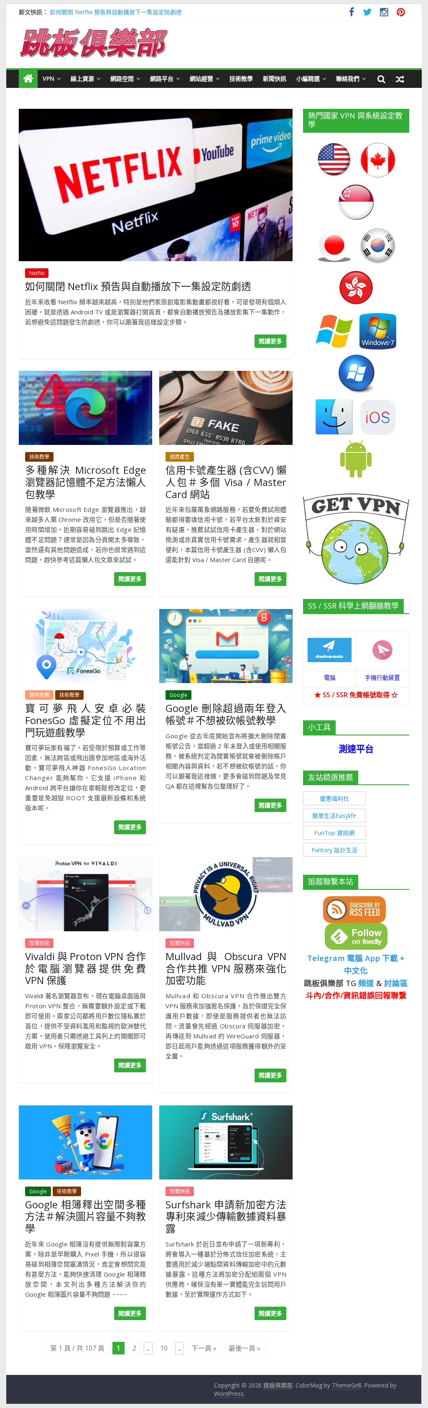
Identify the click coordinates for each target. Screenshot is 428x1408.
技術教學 (241, 78)
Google (178, 695)
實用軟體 (39, 695)
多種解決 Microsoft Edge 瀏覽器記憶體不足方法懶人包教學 (85, 482)
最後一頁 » (244, 1348)
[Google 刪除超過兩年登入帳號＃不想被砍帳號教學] (226, 614)
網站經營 (201, 78)
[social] (352, 13)
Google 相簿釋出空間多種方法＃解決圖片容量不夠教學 (85, 1216)
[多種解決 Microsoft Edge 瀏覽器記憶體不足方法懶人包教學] (85, 375)
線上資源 (82, 78)
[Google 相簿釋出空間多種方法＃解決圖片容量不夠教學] (85, 1110)
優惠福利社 (334, 798)
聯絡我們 (347, 78)
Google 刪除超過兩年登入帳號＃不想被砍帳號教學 (226, 714)
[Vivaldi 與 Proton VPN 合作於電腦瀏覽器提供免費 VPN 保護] (85, 862)
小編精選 (308, 78)
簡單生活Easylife (334, 816)
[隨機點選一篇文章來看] (400, 78)
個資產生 (180, 456)
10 (164, 1348)
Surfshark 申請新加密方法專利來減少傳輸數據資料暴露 (226, 1216)
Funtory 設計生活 (334, 850)
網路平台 (161, 78)
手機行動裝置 (382, 677)
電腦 (330, 677)
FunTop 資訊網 (334, 833)
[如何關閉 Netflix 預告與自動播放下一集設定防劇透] (156, 113)
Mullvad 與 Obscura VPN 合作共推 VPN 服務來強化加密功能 (226, 968)
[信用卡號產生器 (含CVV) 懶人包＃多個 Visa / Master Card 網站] (226, 375)
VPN (48, 78)
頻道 (366, 983)
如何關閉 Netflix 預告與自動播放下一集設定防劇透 (116, 12)
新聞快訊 (274, 78)
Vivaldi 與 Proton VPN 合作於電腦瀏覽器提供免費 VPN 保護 (85, 968)
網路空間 (122, 78)
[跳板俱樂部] (94, 29)
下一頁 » (204, 1348)
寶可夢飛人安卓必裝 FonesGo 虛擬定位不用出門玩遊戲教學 (85, 720)
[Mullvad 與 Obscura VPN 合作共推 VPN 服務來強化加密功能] (226, 862)
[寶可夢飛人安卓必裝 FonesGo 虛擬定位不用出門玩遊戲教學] (85, 614)
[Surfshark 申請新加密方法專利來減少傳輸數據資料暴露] (226, 1110)
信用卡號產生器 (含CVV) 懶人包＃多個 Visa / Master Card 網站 (226, 482)
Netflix (36, 273)
